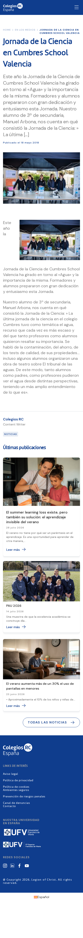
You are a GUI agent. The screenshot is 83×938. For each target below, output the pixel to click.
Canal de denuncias (16, 803)
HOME (7, 29)
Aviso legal (10, 774)
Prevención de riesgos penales (24, 796)
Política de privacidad (18, 780)
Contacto (9, 806)
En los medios (25, 29)
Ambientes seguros (16, 790)
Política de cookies (16, 786)
